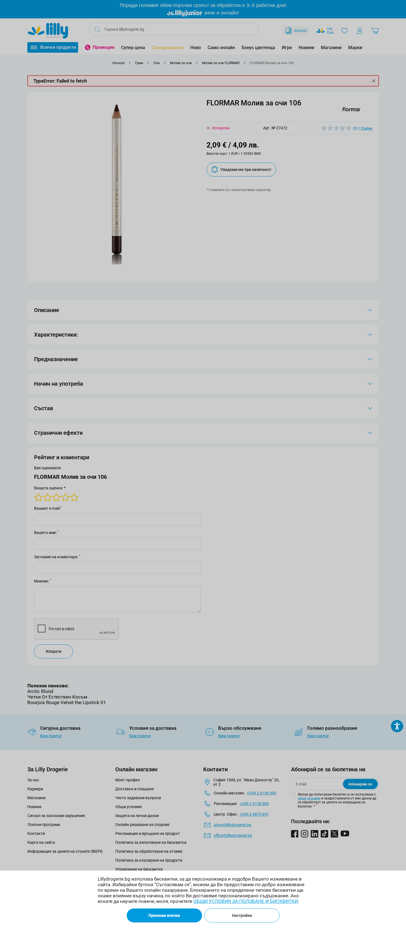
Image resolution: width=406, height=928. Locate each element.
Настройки (242, 915)
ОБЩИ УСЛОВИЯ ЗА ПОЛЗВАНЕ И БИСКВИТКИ (245, 901)
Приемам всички (164, 915)
